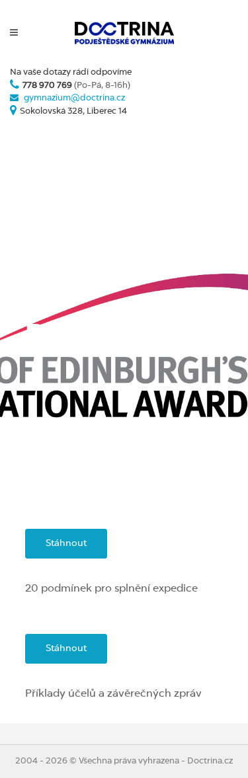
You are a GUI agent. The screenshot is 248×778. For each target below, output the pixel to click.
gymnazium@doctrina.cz (74, 98)
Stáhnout (66, 543)
